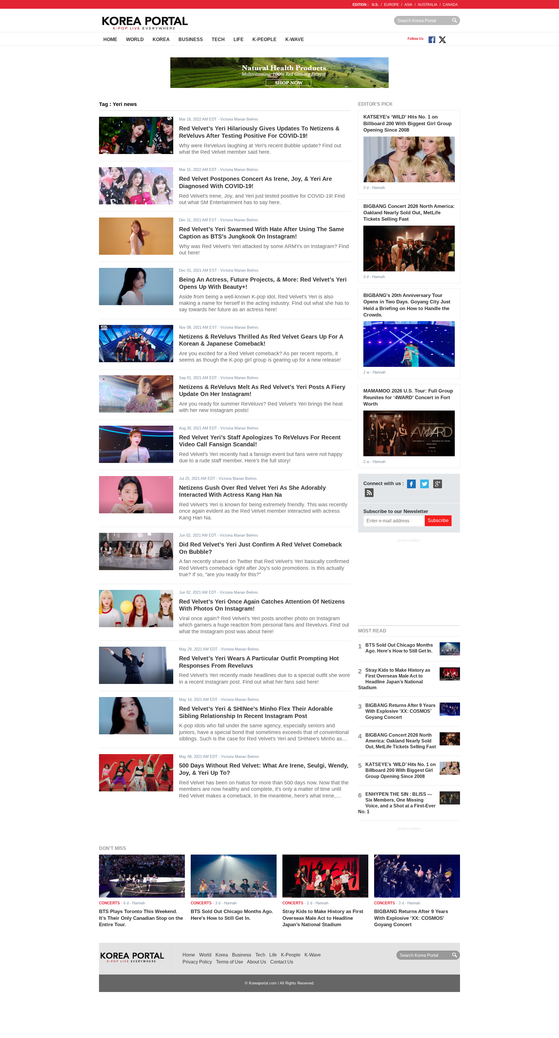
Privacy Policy (197, 961)
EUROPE (391, 5)
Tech (218, 39)
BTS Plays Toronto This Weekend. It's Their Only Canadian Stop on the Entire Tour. (141, 918)
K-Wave (294, 39)
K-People (264, 39)
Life (238, 39)
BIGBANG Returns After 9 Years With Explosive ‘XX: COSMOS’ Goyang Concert (400, 711)
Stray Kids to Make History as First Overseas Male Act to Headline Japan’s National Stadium (322, 918)
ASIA (408, 5)
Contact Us (281, 961)
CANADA (450, 5)
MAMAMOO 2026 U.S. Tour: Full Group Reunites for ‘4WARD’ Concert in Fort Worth (408, 397)
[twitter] (424, 483)
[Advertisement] (409, 581)
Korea (161, 39)
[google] (437, 483)
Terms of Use (229, 961)
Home (110, 39)
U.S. (375, 5)
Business (190, 39)
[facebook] (411, 483)
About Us (256, 961)
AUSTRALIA (427, 5)
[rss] (369, 492)
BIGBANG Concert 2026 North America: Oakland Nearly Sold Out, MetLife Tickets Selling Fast (409, 213)
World (135, 39)
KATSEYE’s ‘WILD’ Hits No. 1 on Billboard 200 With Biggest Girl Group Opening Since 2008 (407, 123)
